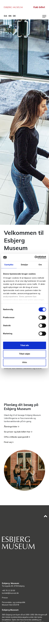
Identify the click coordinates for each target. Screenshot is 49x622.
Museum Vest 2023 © (10, 605)
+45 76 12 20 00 (8, 590)
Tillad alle (24, 345)
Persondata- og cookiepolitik (13, 602)
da (5, 16)
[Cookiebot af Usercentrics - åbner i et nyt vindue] (35, 257)
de (14, 16)
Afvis (24, 362)
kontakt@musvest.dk (10, 593)
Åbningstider (11, 426)
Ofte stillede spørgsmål (16, 437)
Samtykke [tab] (8, 265)
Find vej (8, 442)
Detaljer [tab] (24, 265)
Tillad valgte (24, 354)
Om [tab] (40, 265)
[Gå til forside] (13, 7)
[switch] (42, 317)
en (10, 16)
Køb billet (39, 7)
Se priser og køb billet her (17, 431)
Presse (5, 598)
